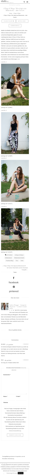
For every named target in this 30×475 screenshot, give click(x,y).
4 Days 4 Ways (16, 13)
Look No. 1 (4, 62)
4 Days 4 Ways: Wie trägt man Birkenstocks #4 (14, 266)
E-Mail (18, 396)
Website (5, 402)
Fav (17, 260)
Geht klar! (20, 473)
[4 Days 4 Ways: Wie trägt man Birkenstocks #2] (15, 133)
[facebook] (9, 310)
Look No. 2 (4, 110)
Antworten (26, 344)
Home (10, 13)
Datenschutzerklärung (11, 473)
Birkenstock (8, 258)
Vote (22, 260)
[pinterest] (13, 310)
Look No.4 (3, 206)
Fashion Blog (9, 260)
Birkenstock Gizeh (19, 258)
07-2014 (9, 255)
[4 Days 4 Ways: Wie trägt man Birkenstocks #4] (15, 229)
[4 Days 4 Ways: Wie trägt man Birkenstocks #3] (15, 181)
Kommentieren (14, 25)
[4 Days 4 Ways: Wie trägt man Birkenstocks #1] (15, 85)
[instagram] (11, 310)
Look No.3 (3, 158)
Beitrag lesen (22, 21)
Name (5, 396)
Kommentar (7, 374)
